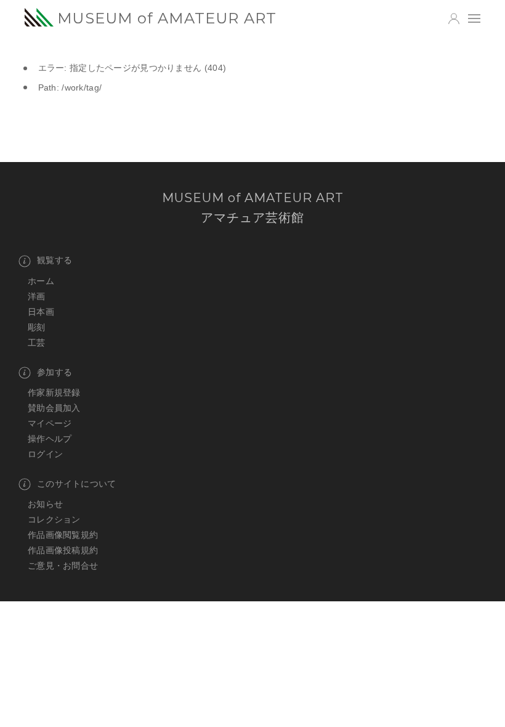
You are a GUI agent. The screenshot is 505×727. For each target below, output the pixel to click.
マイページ (49, 423)
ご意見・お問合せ (63, 566)
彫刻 (37, 327)
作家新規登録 (54, 392)
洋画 (37, 296)
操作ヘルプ (49, 439)
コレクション (54, 519)
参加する (54, 372)
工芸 (37, 342)
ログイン (45, 454)
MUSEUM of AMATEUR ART (167, 18)
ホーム (41, 281)
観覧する (54, 260)
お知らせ (45, 504)
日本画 (41, 312)
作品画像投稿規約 (63, 550)
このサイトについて (76, 484)
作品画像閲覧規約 (63, 535)
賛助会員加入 (54, 408)
